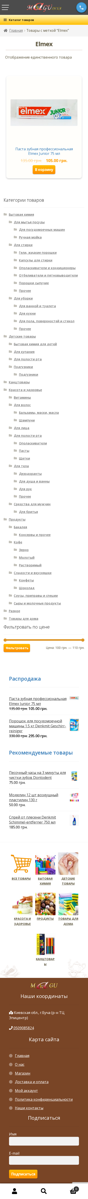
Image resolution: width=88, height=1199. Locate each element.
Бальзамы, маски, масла (39, 412)
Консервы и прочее (35, 535)
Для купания (24, 352)
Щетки (24, 458)
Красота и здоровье (25, 390)
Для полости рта (28, 359)
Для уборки (23, 298)
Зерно (24, 550)
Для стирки (23, 245)
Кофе (18, 542)
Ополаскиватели (33, 443)
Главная (16, 30)
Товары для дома (23, 618)
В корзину (44, 169)
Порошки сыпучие (34, 283)
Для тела (21, 466)
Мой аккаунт (26, 1090)
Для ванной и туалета (37, 306)
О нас (19, 1064)
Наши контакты (29, 1107)
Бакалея (20, 527)
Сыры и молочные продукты (37, 603)
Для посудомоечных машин (42, 229)
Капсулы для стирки (35, 260)
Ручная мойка (30, 237)
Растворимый (30, 565)
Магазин (22, 1073)
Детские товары (22, 336)
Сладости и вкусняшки (32, 573)
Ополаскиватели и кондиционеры (47, 268)
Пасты (24, 450)
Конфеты (26, 580)
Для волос (22, 405)
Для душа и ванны (34, 481)
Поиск (44, 1191)
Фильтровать (17, 648)
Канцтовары (19, 382)
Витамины (22, 397)
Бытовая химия (21, 214)
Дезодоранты (30, 473)
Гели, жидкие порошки (38, 252)
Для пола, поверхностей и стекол (46, 321)
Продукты (17, 519)
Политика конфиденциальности (44, 1099)
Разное (14, 611)
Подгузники (23, 367)
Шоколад (27, 588)
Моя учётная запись (14, 1191)
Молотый (27, 557)
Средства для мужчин (32, 504)
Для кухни (27, 313)
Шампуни (27, 420)
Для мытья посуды (29, 222)
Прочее (25, 290)
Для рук (25, 489)
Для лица (21, 428)
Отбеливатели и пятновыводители (48, 275)
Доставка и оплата (32, 1081)
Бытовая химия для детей (35, 344)
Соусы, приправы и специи (36, 595)
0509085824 (23, 1027)
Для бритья (28, 512)
